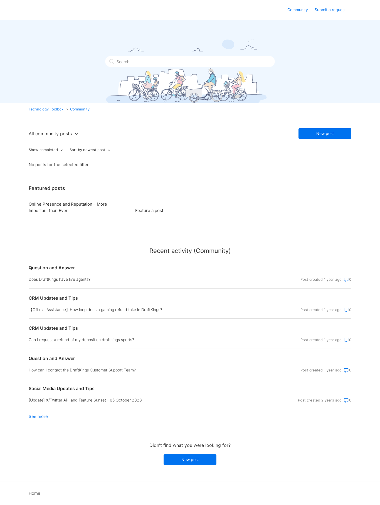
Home (34, 493)
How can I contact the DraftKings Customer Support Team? (82, 370)
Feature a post (149, 210)
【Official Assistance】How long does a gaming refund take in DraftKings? (95, 309)
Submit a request (330, 9)
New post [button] (325, 133)
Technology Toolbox (46, 109)
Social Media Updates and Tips (62, 388)
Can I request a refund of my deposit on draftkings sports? (81, 339)
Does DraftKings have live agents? (59, 279)
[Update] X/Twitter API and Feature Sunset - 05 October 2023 (85, 400)
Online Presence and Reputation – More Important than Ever (68, 207)
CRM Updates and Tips (53, 298)
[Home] (64, 11)
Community (297, 9)
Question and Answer (52, 267)
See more (38, 416)
